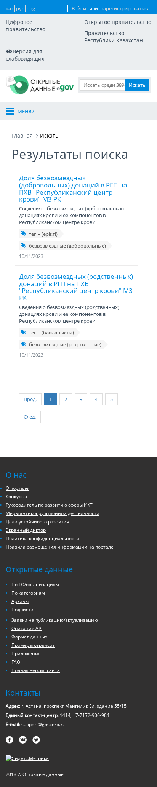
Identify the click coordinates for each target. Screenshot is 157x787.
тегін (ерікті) (43, 233)
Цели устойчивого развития (37, 521)
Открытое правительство (117, 22)
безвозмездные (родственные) (65, 344)
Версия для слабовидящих (25, 55)
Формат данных (29, 636)
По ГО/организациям (35, 584)
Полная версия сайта (35, 670)
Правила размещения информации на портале (60, 547)
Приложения (26, 653)
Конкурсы (16, 496)
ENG (31, 8)
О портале (17, 488)
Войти (79, 8)
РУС (20, 8)
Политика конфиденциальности (42, 538)
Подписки (22, 609)
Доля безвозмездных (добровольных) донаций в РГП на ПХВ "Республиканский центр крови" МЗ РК (73, 188)
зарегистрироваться (125, 8)
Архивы (20, 601)
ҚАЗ (9, 8)
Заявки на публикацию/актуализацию (54, 620)
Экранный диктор (26, 530)
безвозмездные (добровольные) (67, 245)
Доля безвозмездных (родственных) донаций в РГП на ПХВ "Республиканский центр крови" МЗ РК (76, 287)
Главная (22, 135)
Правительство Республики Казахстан (113, 36)
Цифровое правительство (25, 25)
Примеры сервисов (33, 645)
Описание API (26, 628)
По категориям (28, 593)
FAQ (15, 662)
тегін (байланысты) (51, 332)
